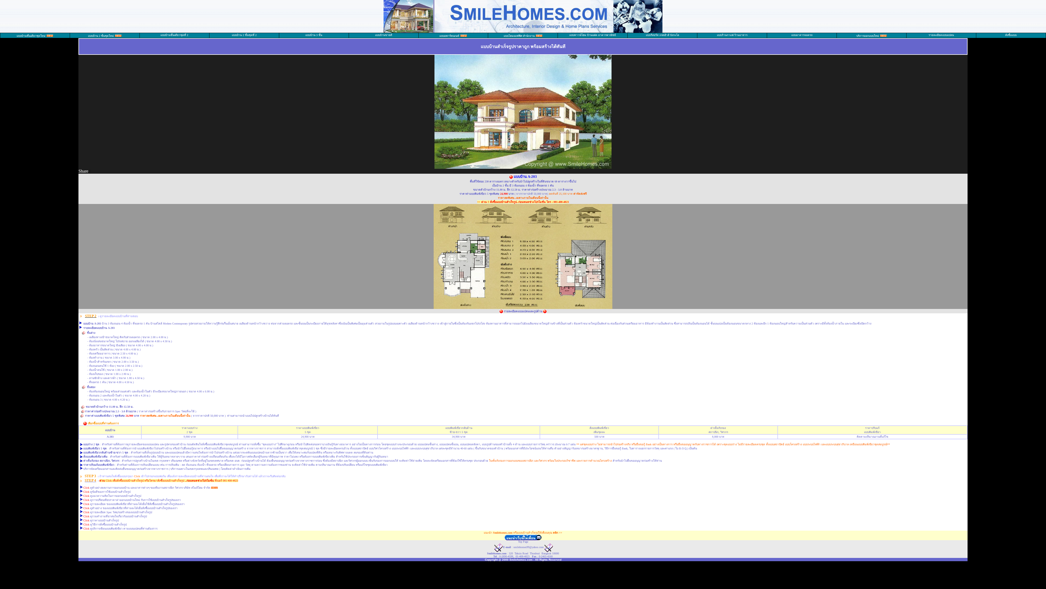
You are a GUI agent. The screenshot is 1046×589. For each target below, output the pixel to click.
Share (83, 171)
